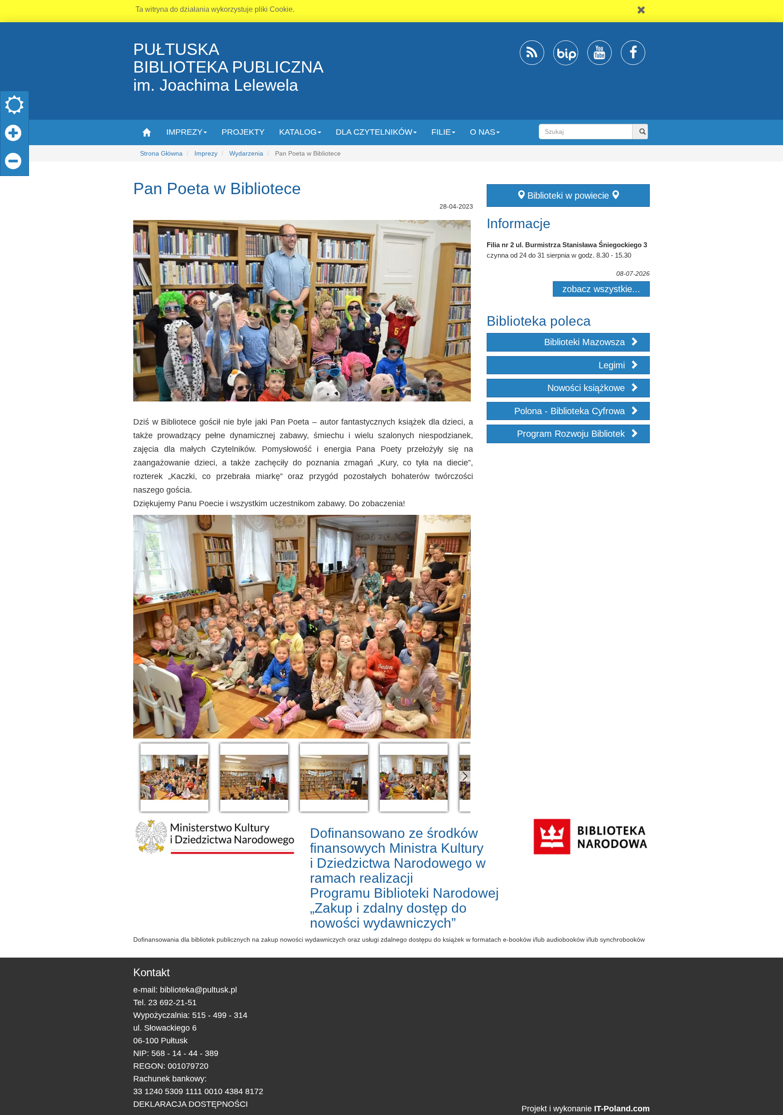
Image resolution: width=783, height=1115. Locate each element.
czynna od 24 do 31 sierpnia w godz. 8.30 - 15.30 (559, 255)
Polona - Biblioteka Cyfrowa (571, 411)
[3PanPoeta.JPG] (334, 777)
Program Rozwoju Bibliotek (572, 434)
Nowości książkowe (587, 388)
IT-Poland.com (622, 1108)
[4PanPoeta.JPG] (413, 777)
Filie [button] (441, 132)
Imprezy (206, 153)
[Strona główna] (146, 132)
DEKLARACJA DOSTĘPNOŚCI (190, 1104)
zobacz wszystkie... (601, 289)
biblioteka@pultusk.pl (198, 989)
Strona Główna (161, 153)
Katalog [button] (298, 132)
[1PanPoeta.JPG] (174, 777)
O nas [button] (482, 132)
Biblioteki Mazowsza (586, 342)
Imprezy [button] (184, 132)
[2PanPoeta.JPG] (254, 777)
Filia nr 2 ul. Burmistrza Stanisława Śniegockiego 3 (567, 245)
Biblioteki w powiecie (568, 196)
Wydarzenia (246, 153)
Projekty (243, 132)
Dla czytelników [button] (374, 132)
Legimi (613, 365)
